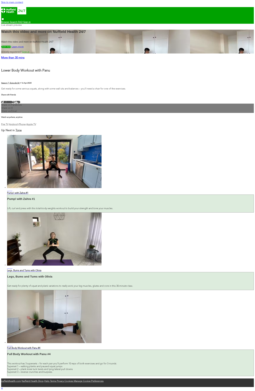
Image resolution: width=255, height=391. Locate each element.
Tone (18, 130)
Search (14, 22)
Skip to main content (12, 2)
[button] (3, 19)
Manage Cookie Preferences (89, 381)
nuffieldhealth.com (11, 381)
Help (47, 381)
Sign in (25, 52)
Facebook (6, 102)
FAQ (20, 22)
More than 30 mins (12, 57)
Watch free (6, 47)
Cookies (69, 381)
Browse (5, 22)
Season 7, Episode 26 (10, 83)
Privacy (60, 381)
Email (17, 102)
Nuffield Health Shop (33, 381)
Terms (53, 381)
